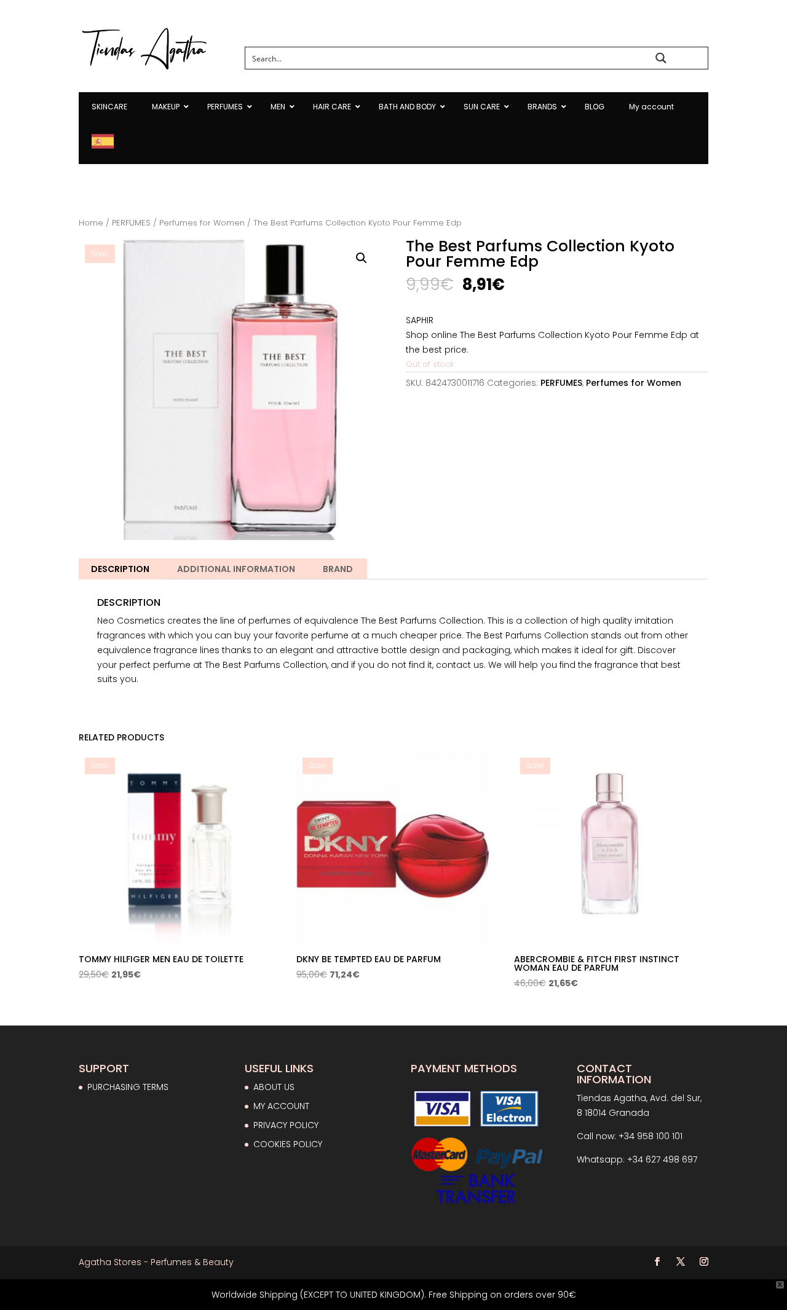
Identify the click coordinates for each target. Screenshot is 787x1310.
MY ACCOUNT (281, 1106)
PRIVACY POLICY (285, 1125)
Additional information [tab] (236, 569)
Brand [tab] (338, 569)
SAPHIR (419, 320)
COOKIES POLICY (287, 1144)
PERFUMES (131, 223)
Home (91, 223)
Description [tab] (120, 569)
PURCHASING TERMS (127, 1087)
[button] (361, 258)
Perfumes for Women (202, 223)
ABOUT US (274, 1087)
